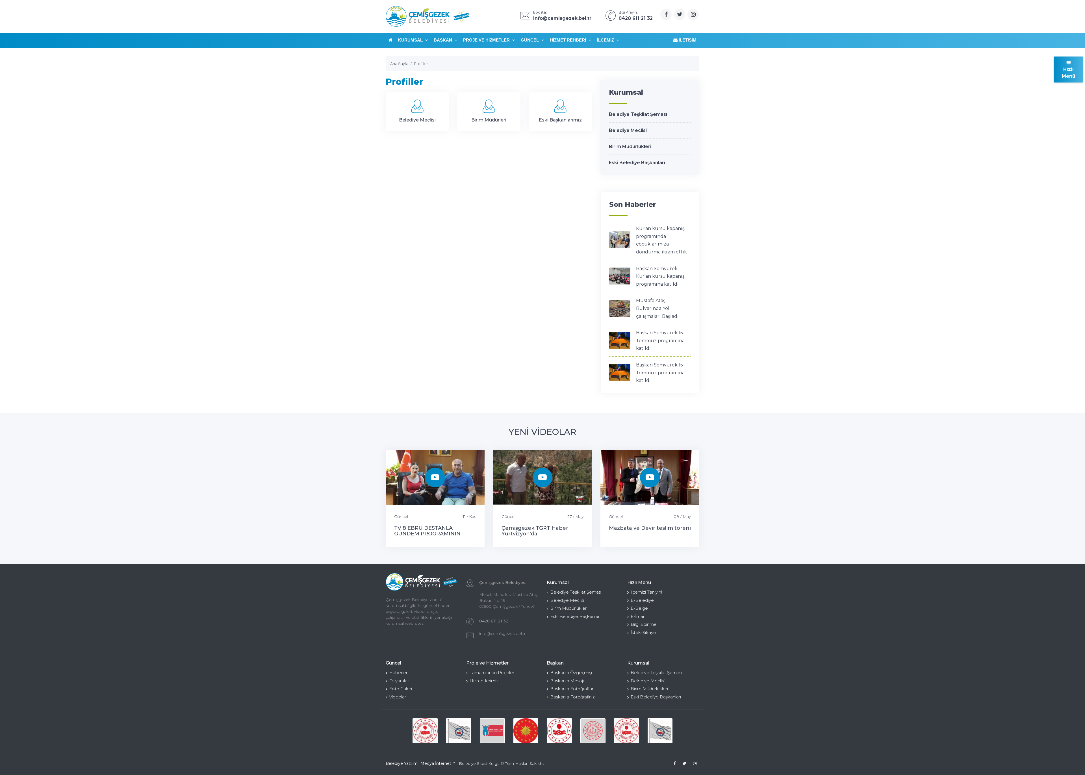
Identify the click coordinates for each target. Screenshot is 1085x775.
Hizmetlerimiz (484, 680)
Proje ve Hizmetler (487, 40)
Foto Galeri (400, 688)
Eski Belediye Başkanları (637, 162)
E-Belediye (642, 600)
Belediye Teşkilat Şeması (638, 114)
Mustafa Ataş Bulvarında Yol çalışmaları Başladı (657, 308)
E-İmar (638, 616)
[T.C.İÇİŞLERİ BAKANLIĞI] (559, 730)
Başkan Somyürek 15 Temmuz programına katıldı (660, 340)
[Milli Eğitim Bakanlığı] (593, 730)
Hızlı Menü (1068, 73)
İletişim (687, 40)
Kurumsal (411, 40)
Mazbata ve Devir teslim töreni (650, 528)
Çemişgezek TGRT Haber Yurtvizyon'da (535, 531)
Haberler (398, 672)
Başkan (443, 40)
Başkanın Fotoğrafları (572, 688)
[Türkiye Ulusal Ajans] (492, 730)
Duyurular (399, 680)
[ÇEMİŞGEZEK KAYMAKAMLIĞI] (458, 730)
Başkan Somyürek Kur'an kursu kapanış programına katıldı (660, 276)
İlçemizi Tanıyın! (646, 592)
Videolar (397, 697)
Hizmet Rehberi (568, 40)
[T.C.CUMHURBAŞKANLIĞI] (526, 730)
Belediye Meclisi (628, 130)
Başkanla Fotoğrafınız (572, 697)
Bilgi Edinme (644, 624)
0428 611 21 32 (493, 621)
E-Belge (639, 608)
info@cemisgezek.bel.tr (502, 633)
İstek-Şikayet (644, 632)
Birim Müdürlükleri (630, 146)
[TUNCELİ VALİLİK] (425, 730)
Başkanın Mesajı (567, 680)
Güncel (530, 40)
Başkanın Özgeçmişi (571, 672)
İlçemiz (606, 40)
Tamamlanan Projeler (492, 672)
